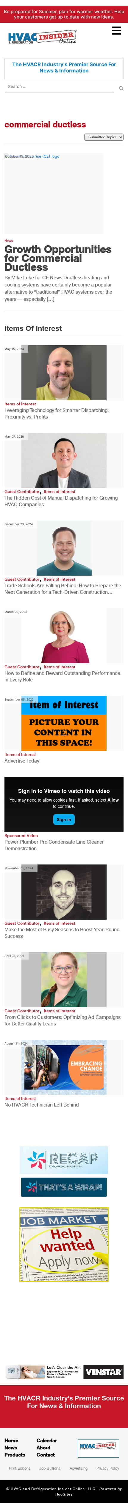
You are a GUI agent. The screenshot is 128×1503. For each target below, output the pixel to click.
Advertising (79, 1468)
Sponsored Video (21, 835)
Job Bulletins (49, 1468)
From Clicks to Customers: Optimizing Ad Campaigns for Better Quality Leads (62, 1020)
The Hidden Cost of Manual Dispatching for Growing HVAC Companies (61, 501)
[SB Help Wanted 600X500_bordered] (64, 1244)
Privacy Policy (107, 1468)
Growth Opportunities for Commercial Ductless (58, 258)
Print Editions (19, 1468)
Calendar (47, 1440)
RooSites (64, 1494)
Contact (46, 1454)
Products (14, 1454)
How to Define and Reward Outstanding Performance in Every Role (62, 676)
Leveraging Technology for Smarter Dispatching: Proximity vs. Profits (56, 413)
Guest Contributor (21, 491)
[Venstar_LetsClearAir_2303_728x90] (64, 1372)
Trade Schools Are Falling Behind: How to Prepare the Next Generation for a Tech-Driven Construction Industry (62, 589)
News (8, 241)
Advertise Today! (22, 761)
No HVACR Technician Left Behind (41, 1105)
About (43, 1447)
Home (11, 1440)
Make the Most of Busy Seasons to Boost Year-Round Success (62, 933)
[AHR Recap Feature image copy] (64, 1171)
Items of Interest (20, 404)
